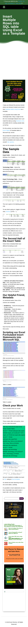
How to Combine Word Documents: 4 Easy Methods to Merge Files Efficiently (13, 526)
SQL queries (10, 142)
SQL (5, 479)
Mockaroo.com (20, 121)
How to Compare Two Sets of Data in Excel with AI (15, 529)
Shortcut (8, 211)
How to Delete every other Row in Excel (16, 543)
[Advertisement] (14, 58)
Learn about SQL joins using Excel (15, 537)
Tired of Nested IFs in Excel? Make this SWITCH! (15, 533)
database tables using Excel (13, 109)
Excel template (16, 479)
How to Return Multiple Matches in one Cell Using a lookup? (13, 539)
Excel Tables (6, 130)
